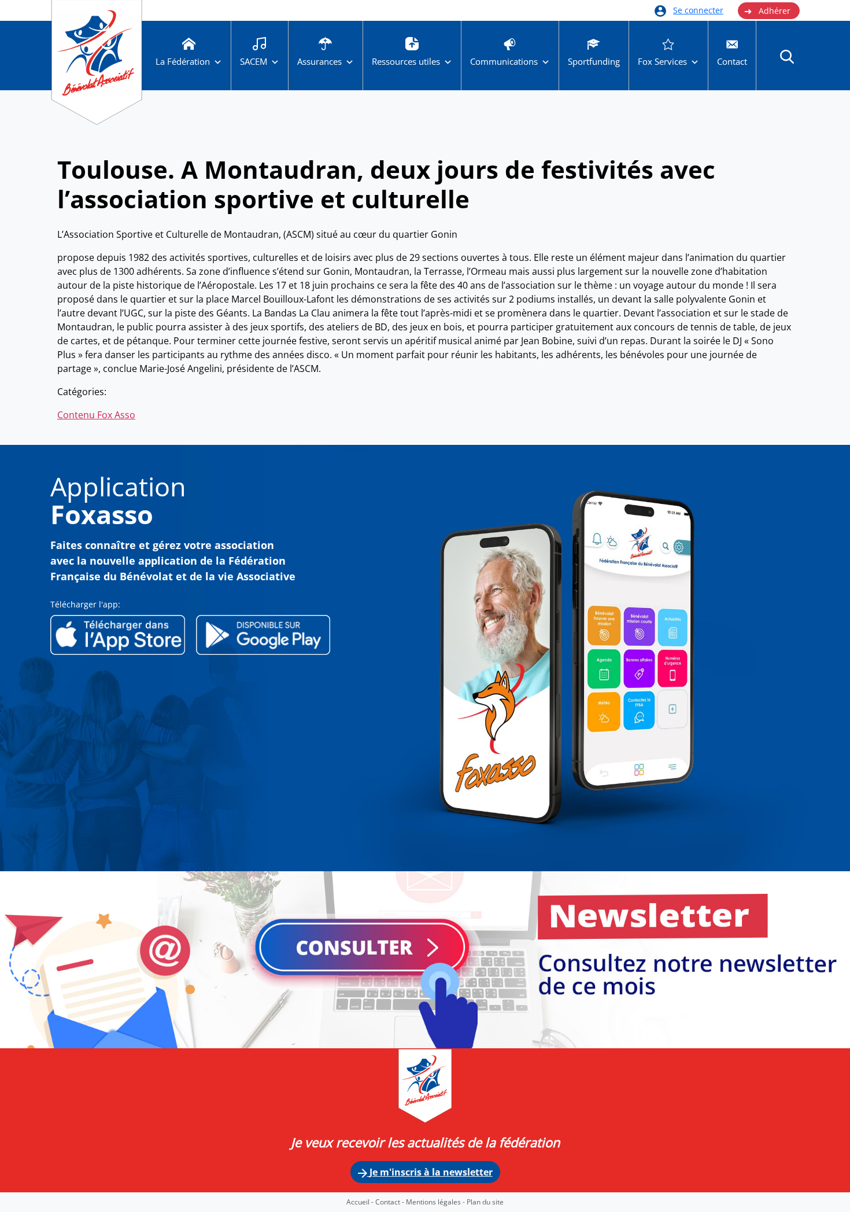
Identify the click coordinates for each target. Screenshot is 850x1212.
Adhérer (767, 11)
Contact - (390, 1202)
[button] (787, 56)
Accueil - (360, 1202)
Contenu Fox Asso (96, 414)
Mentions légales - (436, 1202)
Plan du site (485, 1202)
